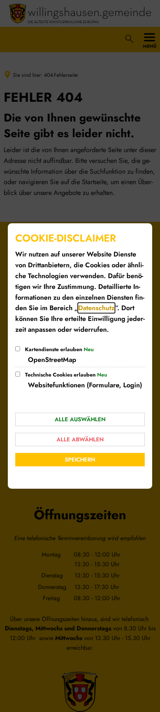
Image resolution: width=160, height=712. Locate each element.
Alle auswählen (80, 419)
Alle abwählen (80, 439)
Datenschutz (96, 308)
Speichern (80, 460)
